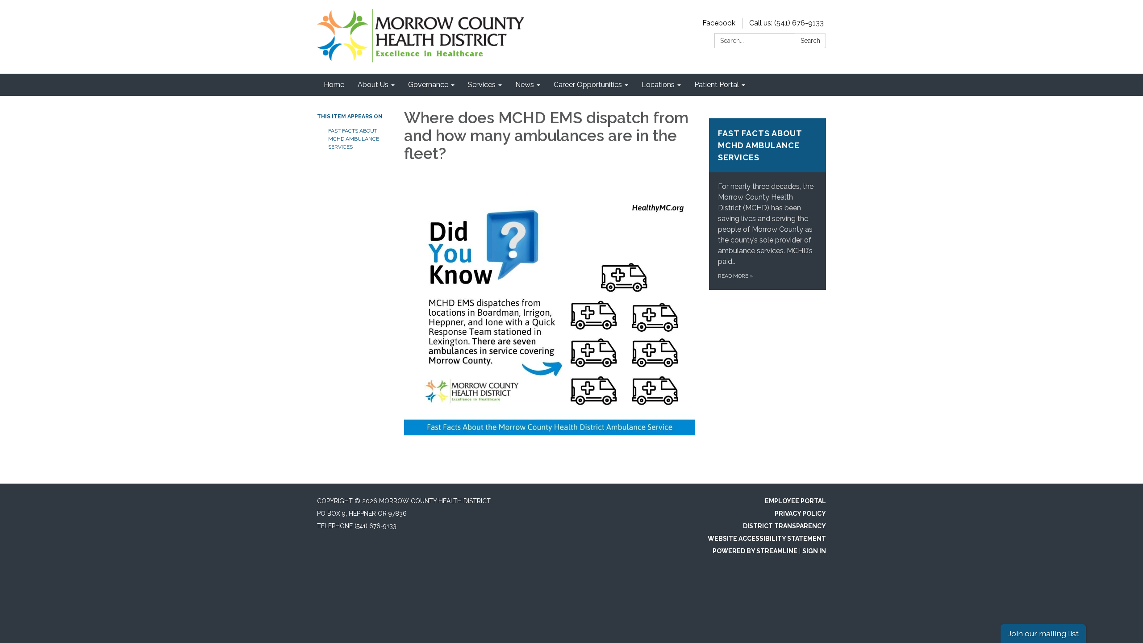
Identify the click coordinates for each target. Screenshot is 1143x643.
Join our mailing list (1043, 633)
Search (810, 40)
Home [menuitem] (334, 84)
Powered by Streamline (755, 551)
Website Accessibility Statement (767, 538)
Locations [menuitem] (658, 84)
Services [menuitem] (482, 84)
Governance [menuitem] (428, 84)
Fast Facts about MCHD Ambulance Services (353, 139)
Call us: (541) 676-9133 (786, 23)
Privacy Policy (800, 513)
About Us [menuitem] (373, 84)
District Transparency (784, 526)
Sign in (814, 551)
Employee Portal (795, 501)
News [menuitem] (524, 84)
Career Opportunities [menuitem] (588, 84)
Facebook (718, 23)
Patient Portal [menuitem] (716, 84)
